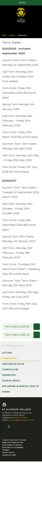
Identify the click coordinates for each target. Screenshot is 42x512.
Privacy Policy (8, 452)
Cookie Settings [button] (9, 455)
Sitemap (5, 450)
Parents (12, 35)
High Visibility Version (12, 445)
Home (4, 35)
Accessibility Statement (13, 447)
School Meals (11, 380)
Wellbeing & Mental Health (20, 386)
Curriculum (10, 369)
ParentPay (9, 375)
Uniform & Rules (13, 363)
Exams (6, 391)
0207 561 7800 (21, 418)
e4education (17, 442)
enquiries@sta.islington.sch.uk (21, 420)
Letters (7, 352)
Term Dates (22, 35)
